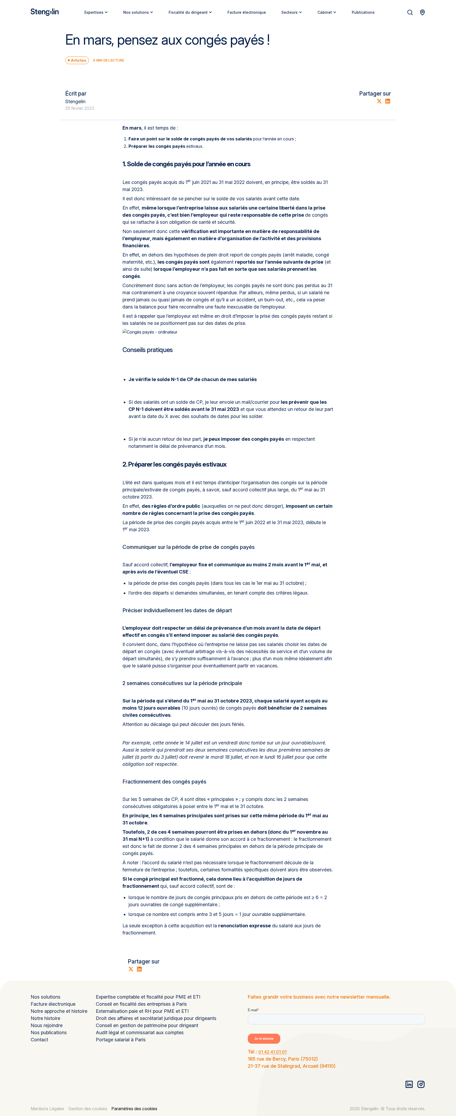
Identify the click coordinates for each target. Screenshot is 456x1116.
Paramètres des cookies (134, 1108)
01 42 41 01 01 (272, 1052)
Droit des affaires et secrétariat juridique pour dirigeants (156, 1018)
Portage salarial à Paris (121, 1039)
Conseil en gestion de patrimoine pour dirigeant (147, 1025)
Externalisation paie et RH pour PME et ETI (142, 1011)
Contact (39, 1039)
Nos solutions (45, 997)
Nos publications (49, 1032)
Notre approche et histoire (59, 1011)
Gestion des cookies (87, 1108)
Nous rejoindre (47, 1025)
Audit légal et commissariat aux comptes (140, 1032)
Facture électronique (53, 1004)
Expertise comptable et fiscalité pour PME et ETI (148, 997)
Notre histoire (45, 1018)
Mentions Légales (47, 1108)
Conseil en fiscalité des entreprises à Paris (141, 1004)
